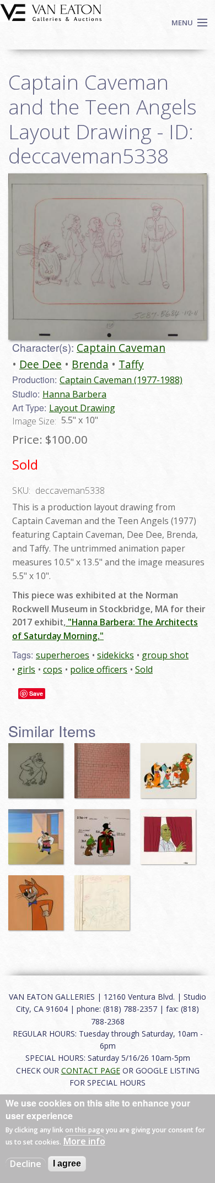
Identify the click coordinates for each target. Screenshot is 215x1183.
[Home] (51, 12)
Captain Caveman (121, 347)
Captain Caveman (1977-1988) (121, 380)
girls (26, 669)
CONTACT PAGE (90, 1070)
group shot (165, 655)
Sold (144, 669)
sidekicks (115, 655)
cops (52, 669)
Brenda (90, 364)
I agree (67, 1163)
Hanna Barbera (74, 394)
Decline (25, 1164)
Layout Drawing (82, 408)
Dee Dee (40, 364)
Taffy (131, 364)
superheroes (62, 655)
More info (84, 1141)
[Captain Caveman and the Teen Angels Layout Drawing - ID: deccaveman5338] (107, 255)
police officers (98, 669)
